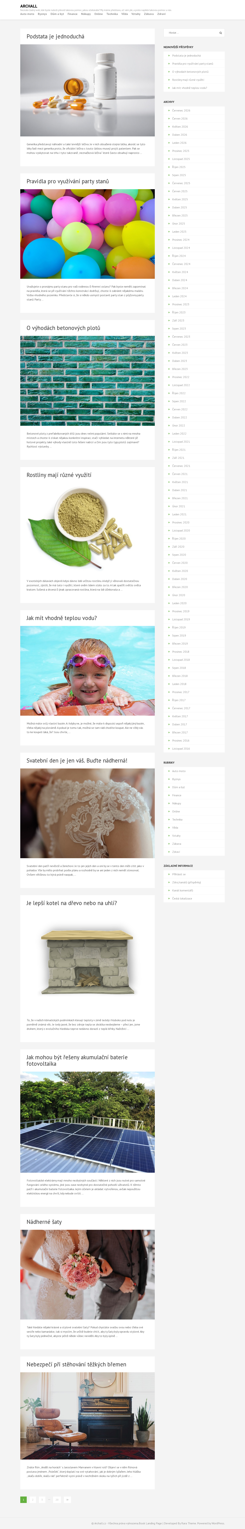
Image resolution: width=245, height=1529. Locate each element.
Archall (28, 6)
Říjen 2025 (179, 167)
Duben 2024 (179, 280)
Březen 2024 (180, 288)
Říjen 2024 (179, 256)
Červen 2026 (180, 118)
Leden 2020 (179, 603)
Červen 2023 (180, 344)
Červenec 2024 (181, 264)
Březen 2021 (180, 498)
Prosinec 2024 (180, 239)
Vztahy (135, 14)
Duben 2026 (179, 134)
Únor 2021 (178, 506)
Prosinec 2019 (180, 611)
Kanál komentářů (182, 890)
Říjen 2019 (179, 627)
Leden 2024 (179, 296)
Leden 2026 (179, 142)
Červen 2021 (180, 474)
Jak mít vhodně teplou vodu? (62, 618)
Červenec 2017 (181, 708)
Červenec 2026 (181, 110)
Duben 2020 (179, 579)
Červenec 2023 (181, 336)
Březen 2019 (180, 643)
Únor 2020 (178, 595)
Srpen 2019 (179, 635)
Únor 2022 (178, 425)
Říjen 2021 (179, 449)
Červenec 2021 (181, 466)
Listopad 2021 (181, 441)
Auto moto (27, 14)
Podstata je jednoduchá (55, 36)
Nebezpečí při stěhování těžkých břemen (76, 1364)
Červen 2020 (180, 563)
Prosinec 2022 (180, 377)
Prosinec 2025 (180, 151)
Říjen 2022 (179, 393)
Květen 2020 (180, 571)
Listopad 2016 (181, 748)
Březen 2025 (180, 215)
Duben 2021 (179, 490)
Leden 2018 (179, 684)
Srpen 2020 (179, 554)
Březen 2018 (180, 676)
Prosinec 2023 (180, 304)
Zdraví (161, 14)
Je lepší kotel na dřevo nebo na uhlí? (72, 903)
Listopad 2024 (181, 248)
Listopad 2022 (181, 385)
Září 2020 (178, 546)
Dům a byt (57, 14)
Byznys (42, 14)
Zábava (149, 14)
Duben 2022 (179, 417)
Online (98, 14)
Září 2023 (178, 320)
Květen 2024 (180, 272)
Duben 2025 (179, 207)
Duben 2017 (179, 724)
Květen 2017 (180, 716)
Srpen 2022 (179, 401)
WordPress (218, 1523)
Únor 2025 (178, 223)
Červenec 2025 (181, 183)
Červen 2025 (180, 191)
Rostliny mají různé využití (59, 475)
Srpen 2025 (179, 175)
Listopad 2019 (181, 619)
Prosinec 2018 (180, 651)
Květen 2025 (180, 199)
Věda (124, 14)
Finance (72, 14)
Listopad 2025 (181, 159)
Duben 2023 (179, 361)
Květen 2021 (180, 482)
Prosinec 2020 (180, 522)
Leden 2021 (179, 514)
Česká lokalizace (182, 898)
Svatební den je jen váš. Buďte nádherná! (77, 760)
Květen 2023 (180, 353)
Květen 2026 (180, 126)
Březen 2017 (180, 732)
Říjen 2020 (179, 538)
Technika (112, 14)
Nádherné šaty (44, 1221)
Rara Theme (188, 1523)
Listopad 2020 (181, 530)
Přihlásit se (179, 874)
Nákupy (86, 14)
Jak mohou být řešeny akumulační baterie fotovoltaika (77, 1060)
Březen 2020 (180, 587)
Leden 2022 (179, 433)
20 (57, 1499)
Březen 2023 (180, 369)
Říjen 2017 (179, 700)
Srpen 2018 (179, 668)
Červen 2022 (180, 409)
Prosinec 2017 (180, 692)
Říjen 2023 (179, 312)
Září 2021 (178, 458)
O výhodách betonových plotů (63, 328)
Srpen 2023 (179, 328)
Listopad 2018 (181, 659)
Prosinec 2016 (180, 740)
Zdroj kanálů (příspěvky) (186, 882)
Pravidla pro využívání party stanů (68, 181)
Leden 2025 (179, 231)
